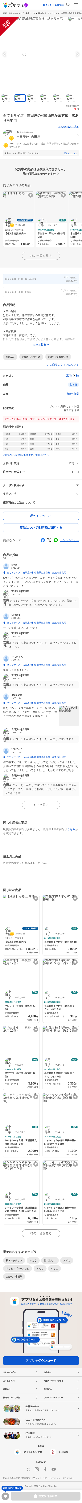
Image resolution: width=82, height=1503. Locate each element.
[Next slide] (77, 54)
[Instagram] (37, 1469)
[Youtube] (53, 1469)
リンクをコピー (69, 540)
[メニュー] (76, 5)
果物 (27, 13)
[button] (41, 135)
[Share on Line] (55, 540)
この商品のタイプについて (63, 364)
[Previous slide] (5, 54)
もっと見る (41, 804)
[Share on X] (49, 540)
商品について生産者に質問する (41, 527)
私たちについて (41, 516)
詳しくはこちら (70, 153)
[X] (28, 1469)
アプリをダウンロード (41, 1360)
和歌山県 (73, 393)
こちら (71, 829)
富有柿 (41, 13)
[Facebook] (45, 1469)
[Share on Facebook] (42, 540)
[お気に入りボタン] (30, 195)
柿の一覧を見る (41, 255)
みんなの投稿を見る (68, 126)
